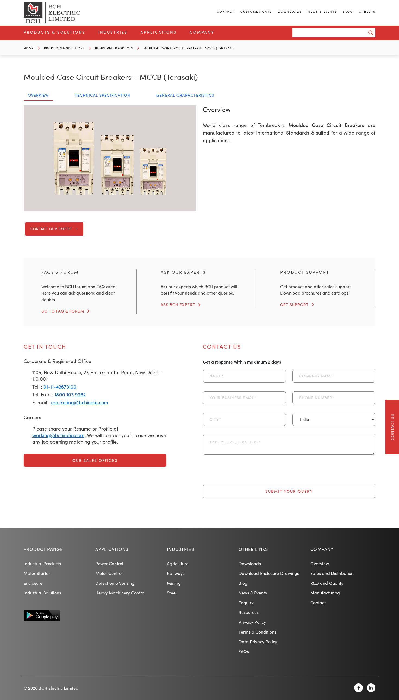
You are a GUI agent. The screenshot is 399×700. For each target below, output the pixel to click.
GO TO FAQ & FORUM (62, 311)
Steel (172, 593)
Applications (159, 32)
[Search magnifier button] (370, 32)
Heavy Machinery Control (120, 593)
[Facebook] (358, 687)
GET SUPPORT (294, 304)
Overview (319, 563)
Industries (113, 32)
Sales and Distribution (332, 573)
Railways (176, 573)
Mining (174, 583)
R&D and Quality (326, 583)
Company (202, 32)
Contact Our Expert (51, 228)
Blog (348, 11)
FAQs (244, 651)
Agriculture (178, 563)
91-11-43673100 (60, 386)
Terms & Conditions (257, 632)
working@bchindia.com (58, 435)
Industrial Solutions (42, 593)
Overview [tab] (38, 95)
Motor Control (109, 573)
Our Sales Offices (95, 460)
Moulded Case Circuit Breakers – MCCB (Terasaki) (188, 48)
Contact (226, 11)
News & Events (322, 11)
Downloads (290, 11)
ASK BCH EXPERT (178, 304)
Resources (249, 612)
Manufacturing (325, 593)
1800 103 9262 (70, 394)
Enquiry (246, 602)
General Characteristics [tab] (185, 95)
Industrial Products (114, 48)
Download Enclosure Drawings (269, 573)
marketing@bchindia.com (79, 402)
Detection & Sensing (115, 583)
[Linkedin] (371, 687)
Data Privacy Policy (258, 641)
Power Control (109, 563)
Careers (367, 11)
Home (29, 48)
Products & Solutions (54, 32)
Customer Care (256, 11)
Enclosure (33, 583)
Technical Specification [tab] (102, 95)
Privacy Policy (252, 622)
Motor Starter (37, 573)
